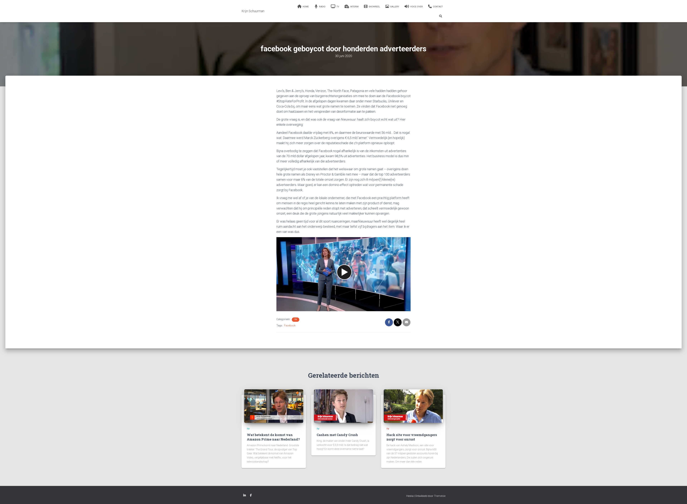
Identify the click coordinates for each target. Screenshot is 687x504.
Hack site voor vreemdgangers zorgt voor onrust (411, 437)
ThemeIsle (439, 496)
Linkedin (245, 495)
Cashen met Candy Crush (337, 435)
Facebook (290, 325)
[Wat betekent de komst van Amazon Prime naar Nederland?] (273, 406)
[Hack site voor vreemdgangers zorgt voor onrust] (413, 406)
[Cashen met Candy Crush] (343, 406)
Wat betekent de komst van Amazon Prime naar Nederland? (273, 437)
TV (295, 319)
